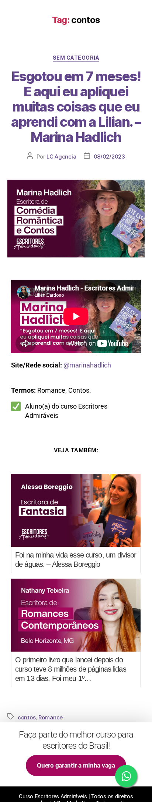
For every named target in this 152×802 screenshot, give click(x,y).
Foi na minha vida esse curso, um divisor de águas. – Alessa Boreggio (75, 559)
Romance (50, 717)
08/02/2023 (109, 156)
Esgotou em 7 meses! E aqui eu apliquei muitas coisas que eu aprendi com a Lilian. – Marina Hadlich (76, 106)
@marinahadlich (87, 365)
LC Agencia (61, 156)
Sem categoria (76, 57)
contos (26, 717)
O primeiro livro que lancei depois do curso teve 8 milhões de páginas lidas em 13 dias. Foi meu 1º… (70, 669)
